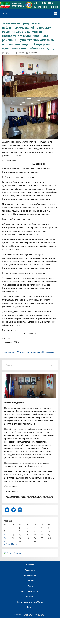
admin (21, 53)
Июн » (14, 544)
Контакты (30, 597)
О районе (30, 581)
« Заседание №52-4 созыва (15, 352)
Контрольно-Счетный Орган (30, 602)
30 (28, 541)
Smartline (42, 614)
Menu (6, 13)
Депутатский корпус (30, 591)
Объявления (30, 575)
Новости (33, 53)
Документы (30, 570)
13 (5, 534)
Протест (30, 607)
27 (5, 541)
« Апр (7, 544)
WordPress (29, 614)
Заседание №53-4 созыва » (44, 352)
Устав (30, 586)
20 (5, 538)
